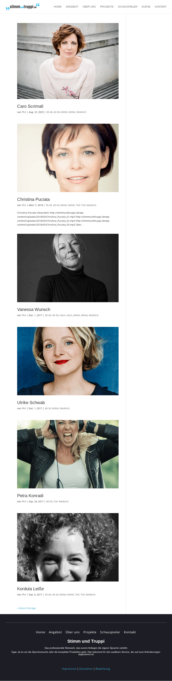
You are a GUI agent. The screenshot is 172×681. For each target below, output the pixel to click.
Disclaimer (86, 669)
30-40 (49, 112)
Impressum (69, 669)
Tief (78, 205)
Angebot (72, 7)
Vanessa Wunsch (33, 309)
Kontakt (161, 7)
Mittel (64, 112)
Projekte (107, 7)
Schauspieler (127, 7)
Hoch (62, 315)
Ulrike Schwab (31, 402)
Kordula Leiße (30, 588)
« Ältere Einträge (26, 608)
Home (57, 7)
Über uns (89, 7)
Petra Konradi (30, 495)
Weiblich (81, 112)
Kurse (146, 7)
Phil (24, 112)
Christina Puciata (33, 199)
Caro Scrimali (30, 106)
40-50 (57, 112)
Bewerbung (103, 669)
